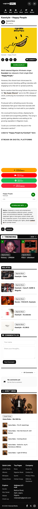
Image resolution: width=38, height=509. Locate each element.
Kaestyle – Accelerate (23, 315)
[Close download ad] (26, 64)
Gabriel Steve (10, 21)
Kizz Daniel (5, 492)
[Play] (33, 195)
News (16, 469)
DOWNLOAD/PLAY (19, 65)
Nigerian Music (5, 254)
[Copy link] (15, 59)
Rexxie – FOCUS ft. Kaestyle (25, 302)
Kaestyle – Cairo (21, 276)
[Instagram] (34, 506)
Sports (16, 475)
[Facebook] (27, 506)
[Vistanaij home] (10, 3)
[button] (19, 205)
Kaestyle (9, 229)
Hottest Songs (18, 479)
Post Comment (9, 362)
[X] (31, 506)
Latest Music (6, 469)
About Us (29, 469)
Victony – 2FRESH (7, 257)
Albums (4, 472)
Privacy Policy (30, 475)
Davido (4, 489)
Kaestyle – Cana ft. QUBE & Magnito (25, 289)
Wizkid (4, 495)
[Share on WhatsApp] (2, 59)
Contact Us (29, 472)
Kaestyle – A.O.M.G (22, 327)
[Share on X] (6, 59)
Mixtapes (5, 475)
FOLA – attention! (27, 257)
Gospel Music (6, 479)
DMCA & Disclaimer (29, 480)
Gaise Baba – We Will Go (12, 419)
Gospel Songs (7, 416)
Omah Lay (5, 499)
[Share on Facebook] (10, 59)
